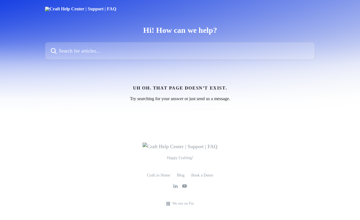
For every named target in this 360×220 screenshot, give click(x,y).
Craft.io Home (158, 175)
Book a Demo (202, 175)
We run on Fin (183, 203)
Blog (180, 175)
